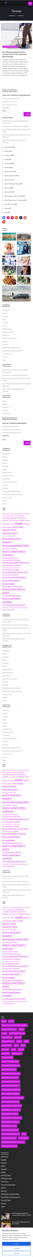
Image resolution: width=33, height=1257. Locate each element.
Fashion (6, 167)
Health (19, 523)
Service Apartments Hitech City (10, 558)
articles (8, 513)
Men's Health (18, 527)
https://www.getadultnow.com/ (11, 432)
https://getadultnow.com (9, 104)
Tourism (6, 208)
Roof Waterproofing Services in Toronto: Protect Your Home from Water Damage (14, 54)
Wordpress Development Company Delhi (19, 607)
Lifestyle (7, 188)
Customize (16, 1248)
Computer (7, 155)
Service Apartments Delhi (15, 545)
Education (7, 163)
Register (4, 404)
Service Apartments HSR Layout (11, 560)
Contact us (5, 407)
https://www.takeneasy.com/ (11, 98)
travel (4, 605)
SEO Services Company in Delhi (9, 535)
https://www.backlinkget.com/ (11, 429)
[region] (16, 1242)
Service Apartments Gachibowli (9, 548)
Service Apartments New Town (12, 586)
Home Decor (8, 180)
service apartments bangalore (11, 540)
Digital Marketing (21, 518)
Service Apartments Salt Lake (11, 596)
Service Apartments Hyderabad (11, 565)
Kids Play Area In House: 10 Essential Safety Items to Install (21, 1214)
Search (4, 111)
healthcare (26, 524)
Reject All (16, 1253)
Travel (6, 212)
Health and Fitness (9, 175)
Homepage (12, 15)
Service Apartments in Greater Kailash (11, 567)
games (12, 524)
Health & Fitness (9, 171)
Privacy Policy (6, 413)
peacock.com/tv (9, 530)
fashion (21, 520)
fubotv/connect (6, 524)
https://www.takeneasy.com (10, 426)
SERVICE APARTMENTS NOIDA (13, 591)
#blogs (3, 513)
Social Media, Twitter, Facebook (13, 200)
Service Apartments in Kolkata (10, 569)
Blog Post (5, 410)
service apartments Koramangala (11, 582)
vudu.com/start (5, 607)
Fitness (27, 520)
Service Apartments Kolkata (14, 577)
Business (7, 151)
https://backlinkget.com (9, 101)
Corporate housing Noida (9, 518)
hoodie (4, 527)
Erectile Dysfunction (13, 520)
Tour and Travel (9, 204)
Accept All (16, 1243)
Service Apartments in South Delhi (15, 572)
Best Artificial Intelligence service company (19, 513)
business (21, 515)
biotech (16, 515)
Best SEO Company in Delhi (8, 515)
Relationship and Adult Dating (13, 196)
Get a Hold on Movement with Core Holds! (15, 126)
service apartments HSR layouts (15, 562)
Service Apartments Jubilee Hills (10, 574)
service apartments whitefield (11, 600)
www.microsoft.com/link (8, 609)
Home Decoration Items (10, 46)
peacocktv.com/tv (10, 533)
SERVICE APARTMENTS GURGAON (14, 553)
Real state (7, 192)
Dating (6, 159)
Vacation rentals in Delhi (16, 605)
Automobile (7, 147)
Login (4, 401)
